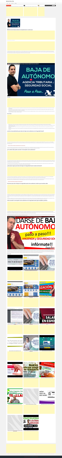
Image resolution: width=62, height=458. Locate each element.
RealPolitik (10, 1)
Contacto (12, 3)
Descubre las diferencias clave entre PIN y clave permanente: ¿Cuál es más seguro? (24, 6)
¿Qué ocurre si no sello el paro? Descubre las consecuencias (7, 6)
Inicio (7, 3)
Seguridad (8, 28)
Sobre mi (16, 3)
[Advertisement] (7, 11)
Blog (9, 3)
